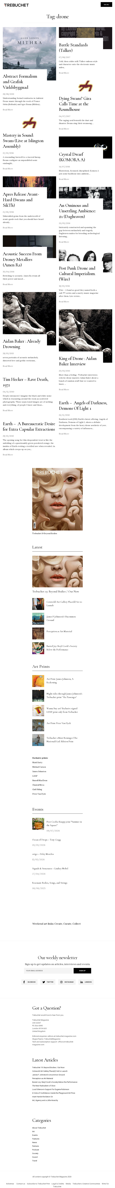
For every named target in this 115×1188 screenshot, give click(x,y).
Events (35, 1135)
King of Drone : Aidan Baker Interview (77, 361)
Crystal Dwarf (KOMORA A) (72, 157)
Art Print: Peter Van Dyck (59, 723)
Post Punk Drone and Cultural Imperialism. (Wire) (77, 273)
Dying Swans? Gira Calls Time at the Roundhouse (75, 104)
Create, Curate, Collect (67, 923)
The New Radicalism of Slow (43, 1086)
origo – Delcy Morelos (43, 854)
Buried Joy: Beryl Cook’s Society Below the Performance (54, 1082)
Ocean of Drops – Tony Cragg (46, 839)
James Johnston (39, 771)
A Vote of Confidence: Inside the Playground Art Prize (53, 1093)
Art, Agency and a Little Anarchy (45, 1100)
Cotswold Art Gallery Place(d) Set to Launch (49, 1071)
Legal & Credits (58, 1184)
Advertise (10, 1184)
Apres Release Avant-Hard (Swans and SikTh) (21, 199)
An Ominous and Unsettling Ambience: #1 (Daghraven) (77, 211)
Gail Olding (37, 789)
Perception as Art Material (59, 631)
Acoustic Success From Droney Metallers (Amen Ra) (22, 259)
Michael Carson (39, 767)
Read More (8, 109)
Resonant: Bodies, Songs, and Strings (50, 882)
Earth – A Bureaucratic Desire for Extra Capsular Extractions (29, 426)
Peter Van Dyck (39, 794)
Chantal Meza (38, 785)
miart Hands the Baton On (42, 1097)
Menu (106, 5)
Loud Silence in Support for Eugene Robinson (50, 1089)
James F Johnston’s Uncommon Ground (48, 1075)
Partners (35, 1146)
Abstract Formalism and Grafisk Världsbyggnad (20, 81)
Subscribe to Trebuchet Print (38, 1184)
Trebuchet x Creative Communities (86, 1184)
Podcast (35, 1150)
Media (68, 1184)
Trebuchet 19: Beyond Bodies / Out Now (55, 591)
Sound (35, 1157)
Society (35, 1153)
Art (33, 1131)
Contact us (20, 1184)
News (34, 1142)
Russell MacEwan (39, 780)
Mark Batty (37, 762)
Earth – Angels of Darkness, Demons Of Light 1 (83, 405)
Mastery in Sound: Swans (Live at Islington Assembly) (23, 140)
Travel (34, 1161)
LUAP (34, 776)
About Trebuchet (39, 1128)
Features (35, 1139)
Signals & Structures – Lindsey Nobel (50, 868)
